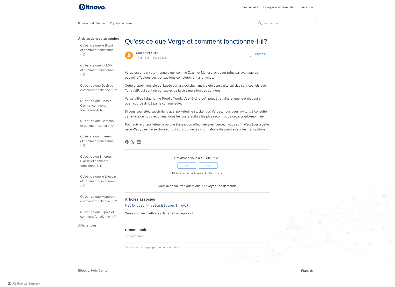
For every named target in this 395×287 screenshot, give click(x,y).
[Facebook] (127, 142)
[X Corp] (133, 142)
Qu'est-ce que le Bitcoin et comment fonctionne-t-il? (97, 50)
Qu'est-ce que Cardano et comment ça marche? (97, 123)
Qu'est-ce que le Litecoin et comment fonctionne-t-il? (98, 181)
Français (307, 270)
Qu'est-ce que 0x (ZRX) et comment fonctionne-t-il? (97, 70)
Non (208, 165)
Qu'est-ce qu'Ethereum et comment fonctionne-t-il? (97, 141)
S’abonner (260, 53)
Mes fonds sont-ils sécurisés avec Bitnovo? (156, 205)
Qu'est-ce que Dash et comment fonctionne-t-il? (98, 88)
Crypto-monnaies (121, 23)
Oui (187, 165)
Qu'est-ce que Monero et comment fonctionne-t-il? (98, 199)
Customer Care (147, 53)
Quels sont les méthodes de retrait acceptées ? (159, 213)
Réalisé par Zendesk (26, 283)
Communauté (249, 7)
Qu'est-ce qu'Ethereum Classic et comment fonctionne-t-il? (97, 161)
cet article (132, 116)
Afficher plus (87, 225)
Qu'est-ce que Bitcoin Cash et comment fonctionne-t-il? (95, 105)
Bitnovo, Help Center (91, 23)
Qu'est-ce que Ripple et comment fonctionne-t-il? (98, 214)
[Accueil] (93, 9)
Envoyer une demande (278, 7)
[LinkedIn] (139, 142)
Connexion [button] (306, 7)
